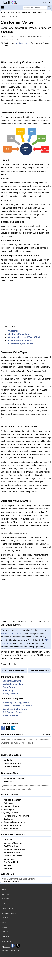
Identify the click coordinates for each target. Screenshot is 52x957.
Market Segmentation (13, 684)
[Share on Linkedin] (13, 729)
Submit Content (11, 882)
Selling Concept (10, 694)
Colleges (5, 917)
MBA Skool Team (21, 43)
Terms (4, 903)
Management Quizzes (14, 778)
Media (4, 922)
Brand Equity (9, 687)
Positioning (8, 690)
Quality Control (10, 813)
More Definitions (11, 829)
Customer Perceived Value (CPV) (24, 337)
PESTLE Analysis (12, 852)
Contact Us (6, 899)
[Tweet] (8, 729)
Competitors (10, 859)
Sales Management (12, 681)
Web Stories (6, 941)
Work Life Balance (12, 825)
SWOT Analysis (11, 846)
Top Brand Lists (11, 862)
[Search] (49, 7)
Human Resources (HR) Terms (17, 706)
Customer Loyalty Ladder (20, 344)
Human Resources (13, 767)
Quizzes (5, 927)
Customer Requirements (20, 340)
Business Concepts (13, 843)
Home (4, 889)
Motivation (8, 803)
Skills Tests (9, 781)
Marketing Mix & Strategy (16, 849)
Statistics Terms (10, 715)
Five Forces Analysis (14, 856)
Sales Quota (9, 809)
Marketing (8, 760)
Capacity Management (14, 822)
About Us (47, 734)
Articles (7, 865)
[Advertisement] (26, 55)
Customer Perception (18, 334)
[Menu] (3, 7)
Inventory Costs (11, 806)
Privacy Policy (7, 908)
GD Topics (9, 868)
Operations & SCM (12, 763)
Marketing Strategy (12, 800)
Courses (47, 2)
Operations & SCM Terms (15, 709)
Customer (13, 331)
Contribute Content (9, 913)
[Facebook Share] (3, 729)
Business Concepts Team (12, 633)
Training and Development (16, 816)
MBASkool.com (14, 950)
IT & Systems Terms (12, 712)
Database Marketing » (39, 670)
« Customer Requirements (13, 670)
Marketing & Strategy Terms (16, 702)
